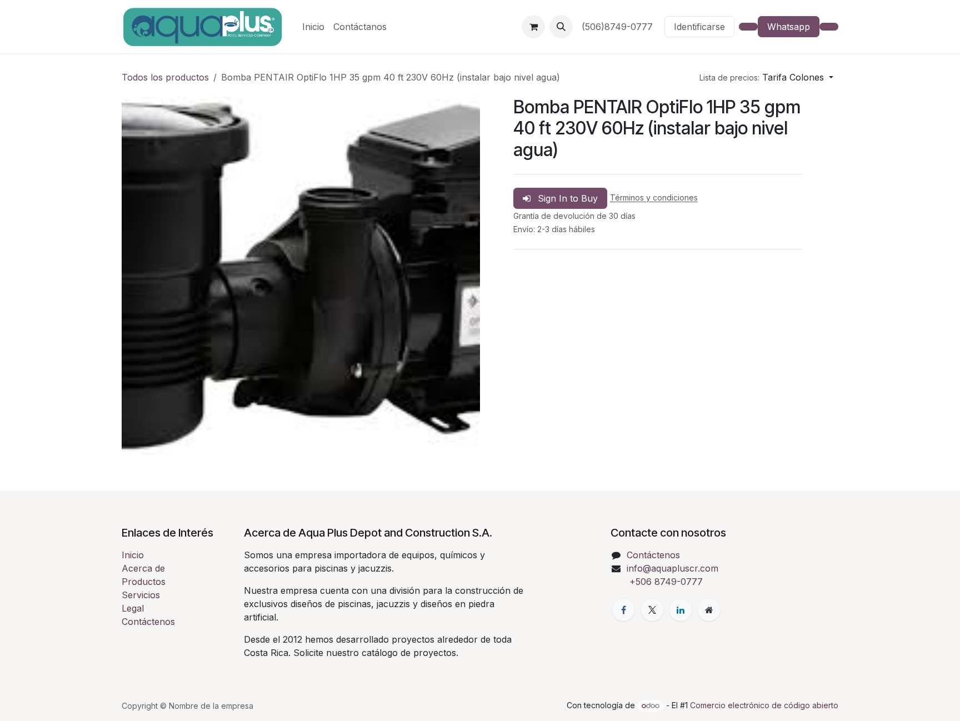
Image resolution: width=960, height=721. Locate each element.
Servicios (141, 594)
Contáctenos (148, 621)
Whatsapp (788, 26)
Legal (133, 608)
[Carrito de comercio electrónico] (533, 26)
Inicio (133, 554)
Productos (144, 581)
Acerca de (143, 568)
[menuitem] (313, 27)
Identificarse (699, 26)
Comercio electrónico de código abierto (764, 705)
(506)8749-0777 (619, 26)
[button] (561, 26)
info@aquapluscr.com (672, 568)
